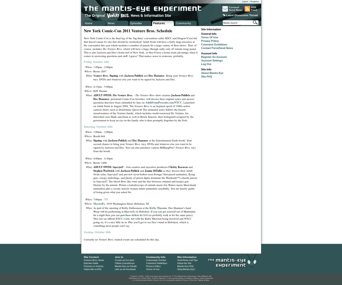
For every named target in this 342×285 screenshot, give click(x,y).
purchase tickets (129, 215)
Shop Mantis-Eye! (186, 269)
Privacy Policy (210, 40)
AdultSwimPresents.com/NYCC (163, 102)
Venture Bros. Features (163, 23)
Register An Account (214, 56)
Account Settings (212, 60)
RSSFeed (254, 8)
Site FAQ (206, 76)
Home (95, 23)
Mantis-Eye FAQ (185, 266)
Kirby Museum (158, 208)
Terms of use (203, 280)
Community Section (156, 260)
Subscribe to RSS (93, 269)
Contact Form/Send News (217, 48)
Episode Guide (91, 263)
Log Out (206, 64)
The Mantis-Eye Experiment (146, 8)
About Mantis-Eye (212, 72)
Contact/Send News (235, 8)
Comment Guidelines (214, 44)
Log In (245, 1)
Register (254, 1)
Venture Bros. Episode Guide (140, 23)
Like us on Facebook (125, 269)
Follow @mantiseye (125, 263)
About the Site (184, 263)
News (94, 260)
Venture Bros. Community (186, 23)
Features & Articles (93, 266)
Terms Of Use (209, 37)
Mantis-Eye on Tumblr (126, 266)
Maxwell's (99, 204)
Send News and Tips (187, 260)
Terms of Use (153, 269)
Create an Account (124, 260)
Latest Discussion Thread (242, 15)
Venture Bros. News (117, 23)
